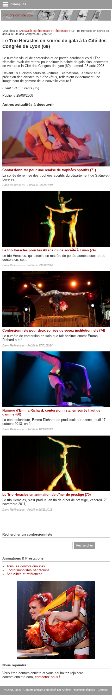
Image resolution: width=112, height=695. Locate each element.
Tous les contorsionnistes (26, 566)
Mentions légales (84, 689)
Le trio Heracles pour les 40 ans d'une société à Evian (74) (49, 250)
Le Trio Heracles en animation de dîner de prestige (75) (46, 495)
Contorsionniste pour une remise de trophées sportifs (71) (49, 170)
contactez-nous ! (47, 677)
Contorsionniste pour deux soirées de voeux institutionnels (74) (53, 330)
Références (60, 30)
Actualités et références (35, 30)
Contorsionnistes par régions (28, 570)
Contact (103, 689)
